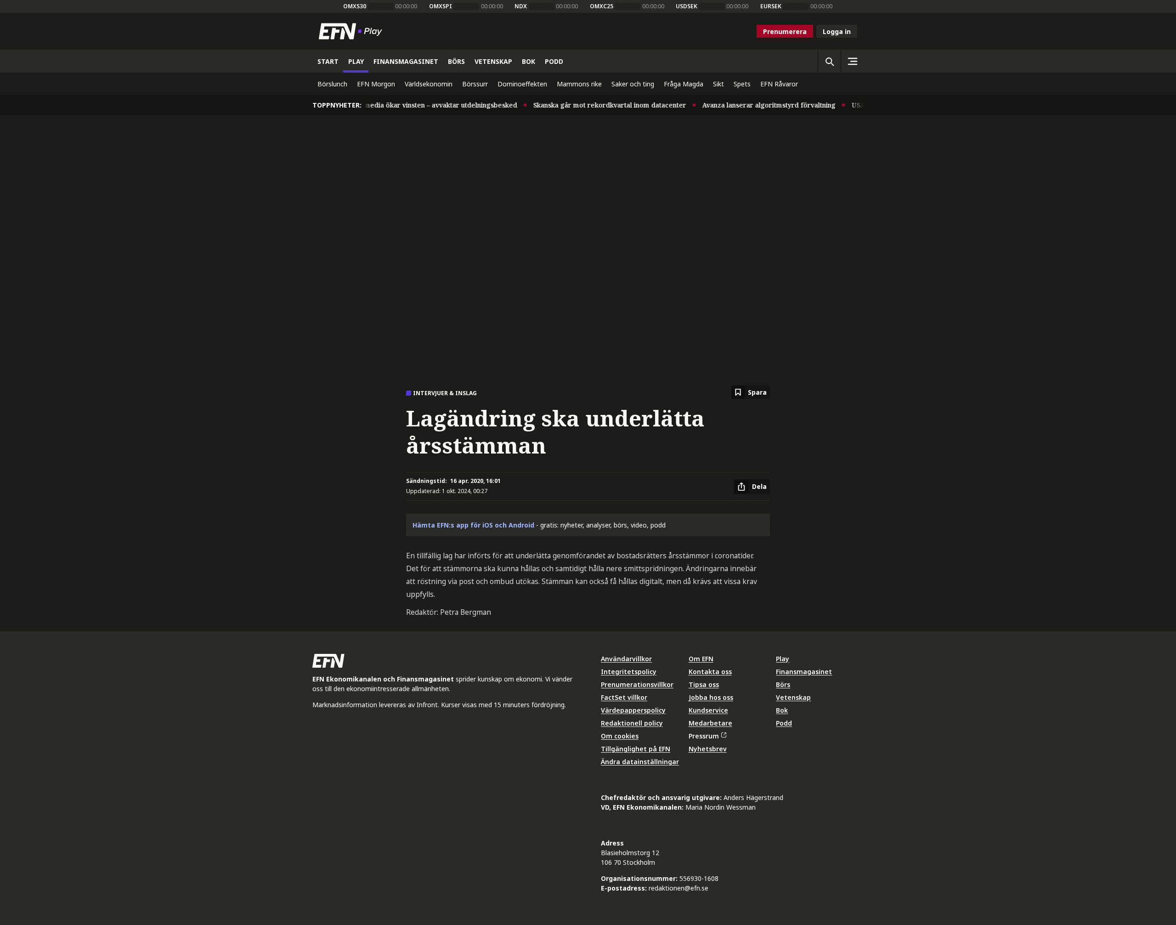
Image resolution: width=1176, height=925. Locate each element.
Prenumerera (785, 31)
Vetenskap (793, 697)
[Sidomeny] (852, 61)
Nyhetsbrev (708, 748)
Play (782, 658)
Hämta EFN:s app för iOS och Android (473, 525)
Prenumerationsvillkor (637, 684)
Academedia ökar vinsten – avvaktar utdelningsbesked (418, 105)
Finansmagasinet (804, 671)
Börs (783, 684)
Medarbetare (710, 723)
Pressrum (704, 736)
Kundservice (708, 710)
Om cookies (620, 736)
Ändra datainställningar (640, 761)
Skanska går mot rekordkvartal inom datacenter (597, 105)
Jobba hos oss (711, 697)
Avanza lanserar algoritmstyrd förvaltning (757, 105)
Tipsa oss (704, 684)
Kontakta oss (710, 671)
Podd (784, 723)
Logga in (837, 31)
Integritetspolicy (628, 671)
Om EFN (701, 658)
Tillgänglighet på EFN (635, 748)
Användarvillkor (626, 658)
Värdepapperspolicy (633, 710)
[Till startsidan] (352, 31)
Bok (782, 710)
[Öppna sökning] (829, 61)
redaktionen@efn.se (678, 888)
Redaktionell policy (632, 723)
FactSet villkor (624, 697)
